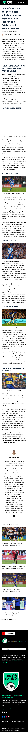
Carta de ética (15, 695)
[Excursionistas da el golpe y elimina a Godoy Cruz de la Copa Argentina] (14, 603)
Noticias (16, 2)
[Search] (24, 2)
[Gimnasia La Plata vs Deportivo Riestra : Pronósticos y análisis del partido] (14, 534)
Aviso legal (10, 697)
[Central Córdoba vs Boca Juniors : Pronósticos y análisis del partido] (14, 580)
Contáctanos (16, 709)
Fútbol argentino (13, 31)
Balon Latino (5, 31)
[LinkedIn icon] (14, 516)
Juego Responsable (7, 709)
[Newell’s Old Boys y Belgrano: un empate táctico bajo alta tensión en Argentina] (14, 557)
